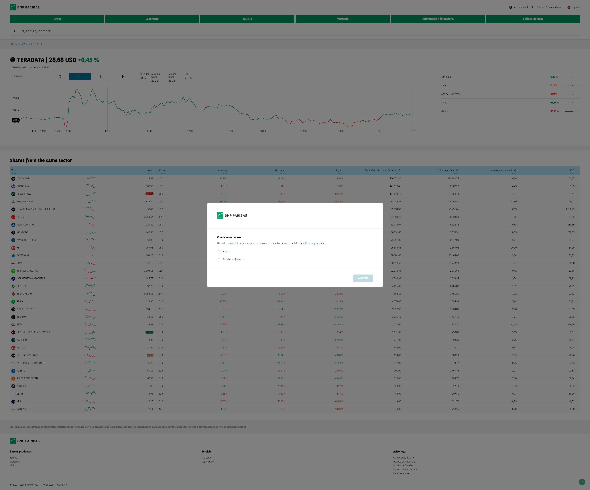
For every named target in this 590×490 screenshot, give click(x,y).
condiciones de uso (240, 243)
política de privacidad (314, 243)
